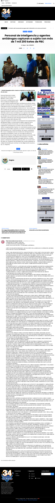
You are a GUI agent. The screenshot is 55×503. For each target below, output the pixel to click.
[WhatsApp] (33, 48)
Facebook (33, 473)
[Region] (5, 160)
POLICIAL (30, 31)
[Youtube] (36, 478)
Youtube (38, 478)
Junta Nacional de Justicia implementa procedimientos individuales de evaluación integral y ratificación (45, 152)
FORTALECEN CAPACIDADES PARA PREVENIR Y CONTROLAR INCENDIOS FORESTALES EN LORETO (45, 161)
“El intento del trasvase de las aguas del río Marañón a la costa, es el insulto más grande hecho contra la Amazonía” (46, 172)
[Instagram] (29, 476)
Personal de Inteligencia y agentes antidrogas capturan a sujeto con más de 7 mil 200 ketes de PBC (18, 151)
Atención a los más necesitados (39, 230)
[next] (53, 28)
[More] (31, 169)
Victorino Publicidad (32, 500)
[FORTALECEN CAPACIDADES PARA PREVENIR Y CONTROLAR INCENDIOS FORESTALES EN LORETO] (39, 157)
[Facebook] (23, 48)
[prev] (51, 28)
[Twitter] (27, 48)
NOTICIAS (25, 31)
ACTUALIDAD (44, 149)
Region (24, 45)
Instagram (33, 476)
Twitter (32, 478)
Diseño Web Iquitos (22, 500)
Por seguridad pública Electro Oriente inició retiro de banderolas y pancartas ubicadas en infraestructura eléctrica (14, 231)
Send (52, 474)
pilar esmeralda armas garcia (14, 241)
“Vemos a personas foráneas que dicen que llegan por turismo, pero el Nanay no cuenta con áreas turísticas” (45, 181)
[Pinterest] (30, 48)
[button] (53, 3)
